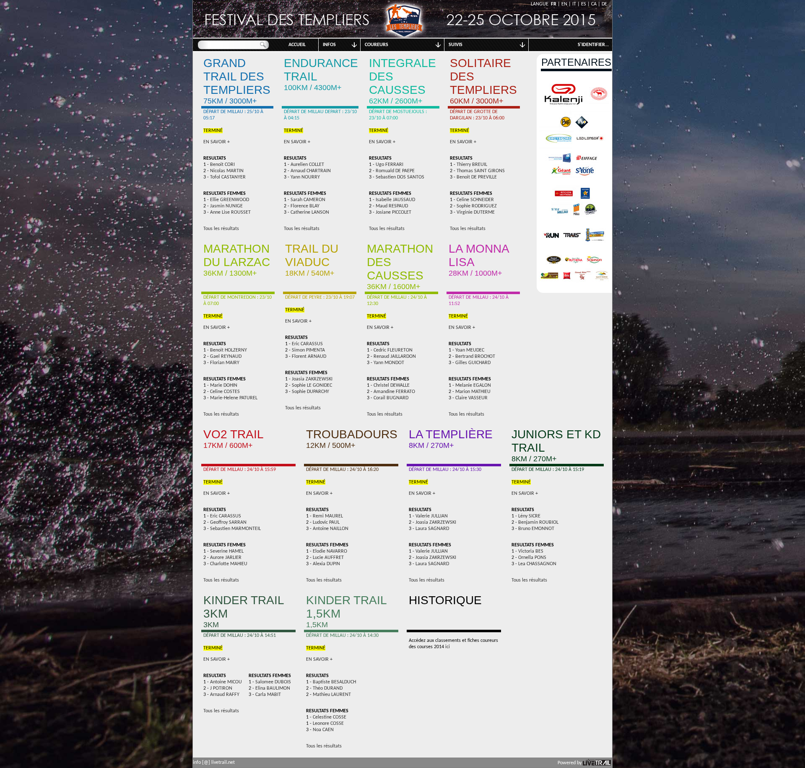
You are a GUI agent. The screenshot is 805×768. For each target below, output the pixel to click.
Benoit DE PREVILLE (477, 177)
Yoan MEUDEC (469, 350)
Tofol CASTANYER (228, 177)
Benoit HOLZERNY (228, 350)
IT (574, 4)
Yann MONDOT (389, 362)
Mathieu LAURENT (332, 694)
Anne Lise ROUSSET (230, 212)
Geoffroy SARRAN (228, 522)
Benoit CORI (222, 164)
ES (583, 4)
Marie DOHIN (223, 385)
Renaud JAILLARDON (395, 356)
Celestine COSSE (329, 717)
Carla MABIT (268, 694)
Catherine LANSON (310, 212)
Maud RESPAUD (392, 206)
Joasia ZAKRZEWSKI (312, 379)
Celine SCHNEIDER (475, 199)
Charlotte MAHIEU (228, 563)
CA (594, 4)
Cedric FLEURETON (393, 350)
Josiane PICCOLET (393, 212)
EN (564, 4)
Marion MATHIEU (473, 391)
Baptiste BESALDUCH (334, 682)
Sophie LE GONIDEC (312, 385)
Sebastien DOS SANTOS (400, 177)
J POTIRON (221, 688)
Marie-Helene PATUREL (233, 398)
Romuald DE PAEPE (395, 170)
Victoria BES (530, 551)
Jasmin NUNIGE (226, 206)
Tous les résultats (221, 228)
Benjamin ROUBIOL (538, 522)
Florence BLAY (305, 206)
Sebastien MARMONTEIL (235, 528)
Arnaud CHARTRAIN (311, 170)
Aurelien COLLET (307, 164)
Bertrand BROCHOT (475, 356)
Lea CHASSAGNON (537, 563)
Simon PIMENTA (308, 350)
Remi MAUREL (328, 516)
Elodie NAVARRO (330, 551)
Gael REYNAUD (226, 356)
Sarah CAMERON (308, 199)
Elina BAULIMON (272, 688)
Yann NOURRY (305, 177)
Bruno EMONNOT (536, 528)
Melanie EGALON (473, 385)
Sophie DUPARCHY (310, 391)
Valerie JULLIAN (431, 516)
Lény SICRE (529, 516)
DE (604, 4)
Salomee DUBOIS (273, 682)
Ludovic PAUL (326, 522)
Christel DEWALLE (392, 385)
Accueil (297, 44)
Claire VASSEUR (471, 398)
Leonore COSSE (328, 723)
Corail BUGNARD (391, 398)
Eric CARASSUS (307, 344)
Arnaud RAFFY (224, 694)
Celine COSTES (225, 391)
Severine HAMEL (227, 551)
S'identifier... (593, 44)
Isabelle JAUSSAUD (395, 199)
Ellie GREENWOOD (229, 199)
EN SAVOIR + (216, 142)
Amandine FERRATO (394, 391)
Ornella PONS (532, 557)
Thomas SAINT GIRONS (481, 170)
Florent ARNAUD (309, 356)
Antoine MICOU (226, 682)
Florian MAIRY (224, 362)
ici (447, 646)
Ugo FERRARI (389, 164)
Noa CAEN (323, 729)
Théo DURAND (328, 688)
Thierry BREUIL (472, 164)
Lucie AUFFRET (328, 557)
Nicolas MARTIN (227, 170)
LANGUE (541, 4)
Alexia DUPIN (326, 563)
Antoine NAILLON (330, 528)
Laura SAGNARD (432, 528)
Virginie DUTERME (476, 212)
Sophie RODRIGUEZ (477, 206)
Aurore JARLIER (226, 557)
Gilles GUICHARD (473, 362)
